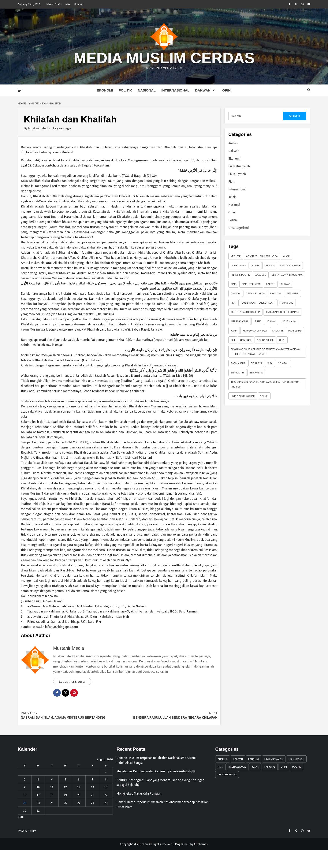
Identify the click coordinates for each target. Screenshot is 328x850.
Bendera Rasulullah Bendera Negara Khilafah (175, 715)
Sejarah (283, 363)
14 (92, 787)
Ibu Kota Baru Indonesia (245, 312)
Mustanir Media (39, 128)
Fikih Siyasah (237, 174)
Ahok (286, 256)
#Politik (236, 256)
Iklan (68, 4)
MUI (233, 340)
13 (78, 787)
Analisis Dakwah (290, 265)
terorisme (256, 372)
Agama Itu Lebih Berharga (262, 256)
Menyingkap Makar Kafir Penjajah (139, 793)
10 (38, 787)
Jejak (232, 197)
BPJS (233, 284)
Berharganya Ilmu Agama (287, 274)
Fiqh (231, 181)
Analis (255, 265)
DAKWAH (235, 293)
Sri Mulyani (237, 372)
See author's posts (72, 681)
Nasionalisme (265, 340)
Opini (227, 90)
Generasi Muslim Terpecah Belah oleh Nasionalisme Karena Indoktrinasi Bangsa (156, 760)
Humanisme (286, 302)
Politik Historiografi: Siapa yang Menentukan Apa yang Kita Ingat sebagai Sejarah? (160, 782)
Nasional (147, 90)
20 (78, 795)
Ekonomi (105, 90)
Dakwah (203, 90)
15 (105, 787)
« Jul (21, 817)
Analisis (233, 143)
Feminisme (292, 293)
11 (51, 787)
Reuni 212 (256, 363)
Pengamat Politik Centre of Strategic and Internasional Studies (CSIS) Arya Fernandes (266, 351)
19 (65, 795)
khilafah (277, 330)
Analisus (260, 274)
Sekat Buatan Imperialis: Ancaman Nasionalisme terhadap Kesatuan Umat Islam (162, 804)
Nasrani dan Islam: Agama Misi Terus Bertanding (63, 715)
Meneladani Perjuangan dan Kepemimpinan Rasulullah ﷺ (156, 771)
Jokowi (271, 321)
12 (65, 787)
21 (92, 795)
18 (51, 795)
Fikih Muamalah (239, 166)
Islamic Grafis (54, 4)
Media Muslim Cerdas (164, 58)
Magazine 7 (182, 844)
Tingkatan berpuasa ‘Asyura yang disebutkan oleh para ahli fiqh (265, 384)
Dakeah (270, 284)
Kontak (78, 4)
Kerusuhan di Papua (255, 330)
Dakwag (285, 284)
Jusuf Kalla (288, 321)
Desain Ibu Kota (255, 293)
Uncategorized (238, 228)
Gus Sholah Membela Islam (258, 302)
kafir (234, 330)
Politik (125, 90)
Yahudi (264, 396)
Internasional (175, 90)
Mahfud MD (295, 330)
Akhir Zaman (238, 265)
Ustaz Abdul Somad (243, 396)
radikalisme (238, 363)
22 (105, 795)
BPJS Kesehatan (251, 284)
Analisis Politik (240, 274)
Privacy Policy (27, 831)
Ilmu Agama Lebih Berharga (282, 312)
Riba (270, 363)
